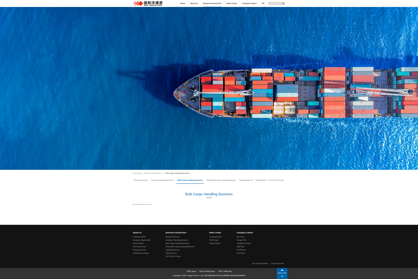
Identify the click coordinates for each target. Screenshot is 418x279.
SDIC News (213, 240)
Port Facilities (138, 243)
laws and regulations (260, 263)
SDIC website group (207, 271)
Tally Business (261, 180)
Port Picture (241, 250)
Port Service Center (276, 180)
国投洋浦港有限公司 (148, 3)
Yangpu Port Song (244, 243)
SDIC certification (225, 271)
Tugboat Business (246, 180)
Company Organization (142, 240)
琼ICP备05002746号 (212, 275)
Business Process (141, 180)
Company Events (139, 250)
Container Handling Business (162, 180)
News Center (232, 3)
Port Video (241, 253)
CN (263, 3)
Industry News (214, 243)
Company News (215, 237)
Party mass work (277, 263)
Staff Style (240, 247)
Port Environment (139, 247)
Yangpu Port (241, 240)
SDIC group (191, 271)
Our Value (240, 237)
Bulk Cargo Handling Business (177, 173)
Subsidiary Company (141, 253)
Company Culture (249, 3)
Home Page (137, 173)
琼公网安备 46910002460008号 (233, 275)
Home (182, 3)
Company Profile (139, 237)
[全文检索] (283, 3)
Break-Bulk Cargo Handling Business (221, 180)
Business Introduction (212, 3)
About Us (194, 3)
